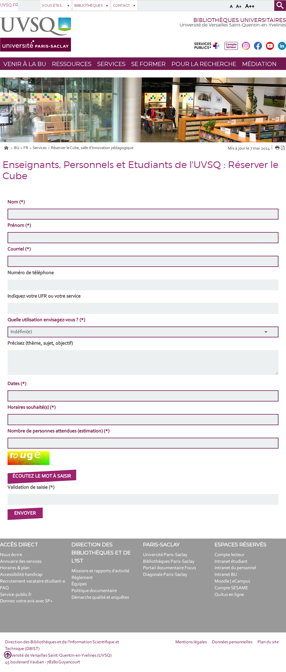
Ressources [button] (71, 63)
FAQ (4, 588)
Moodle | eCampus (232, 581)
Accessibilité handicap (21, 574)
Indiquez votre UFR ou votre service (44, 296)
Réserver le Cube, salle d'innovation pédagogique (92, 148)
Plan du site (268, 642)
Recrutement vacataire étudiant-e (32, 581)
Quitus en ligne (229, 594)
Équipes (79, 584)
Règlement (82, 577)
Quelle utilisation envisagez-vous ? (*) (46, 320)
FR (25, 148)
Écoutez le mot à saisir (42, 476)
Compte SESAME (231, 588)
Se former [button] (148, 63)
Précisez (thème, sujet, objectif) (40, 343)
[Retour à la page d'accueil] (35, 34)
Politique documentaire (94, 590)
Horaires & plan (15, 568)
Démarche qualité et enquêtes (100, 597)
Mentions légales (191, 642)
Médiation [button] (259, 63)
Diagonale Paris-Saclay (165, 574)
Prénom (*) (19, 225)
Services (40, 148)
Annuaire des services (21, 561)
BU (16, 148)
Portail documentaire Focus (169, 568)
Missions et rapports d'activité (100, 571)
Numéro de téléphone (31, 273)
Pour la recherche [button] (203, 63)
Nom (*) (16, 202)
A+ (239, 6)
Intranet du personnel (235, 568)
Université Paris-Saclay (165, 554)
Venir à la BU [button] (24, 63)
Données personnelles (232, 642)
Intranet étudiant (230, 561)
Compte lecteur (229, 554)
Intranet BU (225, 574)
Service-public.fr (16, 594)
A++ (249, 6)
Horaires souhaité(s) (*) (32, 407)
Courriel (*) (19, 249)
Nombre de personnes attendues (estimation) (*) (58, 431)
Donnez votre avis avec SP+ (26, 601)
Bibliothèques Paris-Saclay (168, 561)
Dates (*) (17, 383)
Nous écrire (11, 554)
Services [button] (111, 63)
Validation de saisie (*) (31, 487)
